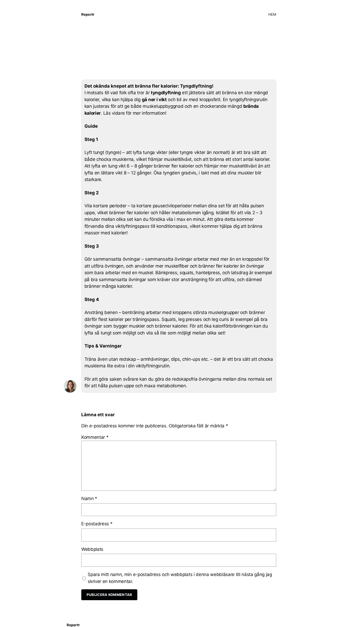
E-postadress (97, 523)
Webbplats (92, 549)
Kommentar (95, 437)
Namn (89, 498)
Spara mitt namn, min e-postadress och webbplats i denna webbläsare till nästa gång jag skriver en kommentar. (180, 578)
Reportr (87, 14)
